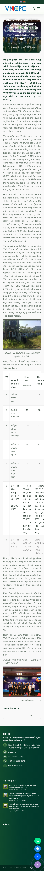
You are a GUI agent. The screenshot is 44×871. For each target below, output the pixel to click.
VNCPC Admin (31, 47)
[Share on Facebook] (12, 715)
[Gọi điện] (37, 841)
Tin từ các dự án (31, 44)
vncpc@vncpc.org (15, 756)
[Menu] (38, 9)
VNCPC (16, 868)
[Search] (33, 9)
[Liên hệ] (37, 864)
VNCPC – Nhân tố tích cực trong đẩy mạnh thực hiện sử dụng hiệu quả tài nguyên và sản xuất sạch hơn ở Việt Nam (22, 29)
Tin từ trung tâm (14, 47)
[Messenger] (37, 848)
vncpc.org (12, 752)
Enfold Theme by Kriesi (28, 868)
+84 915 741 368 (15, 765)
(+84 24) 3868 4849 (16, 761)
